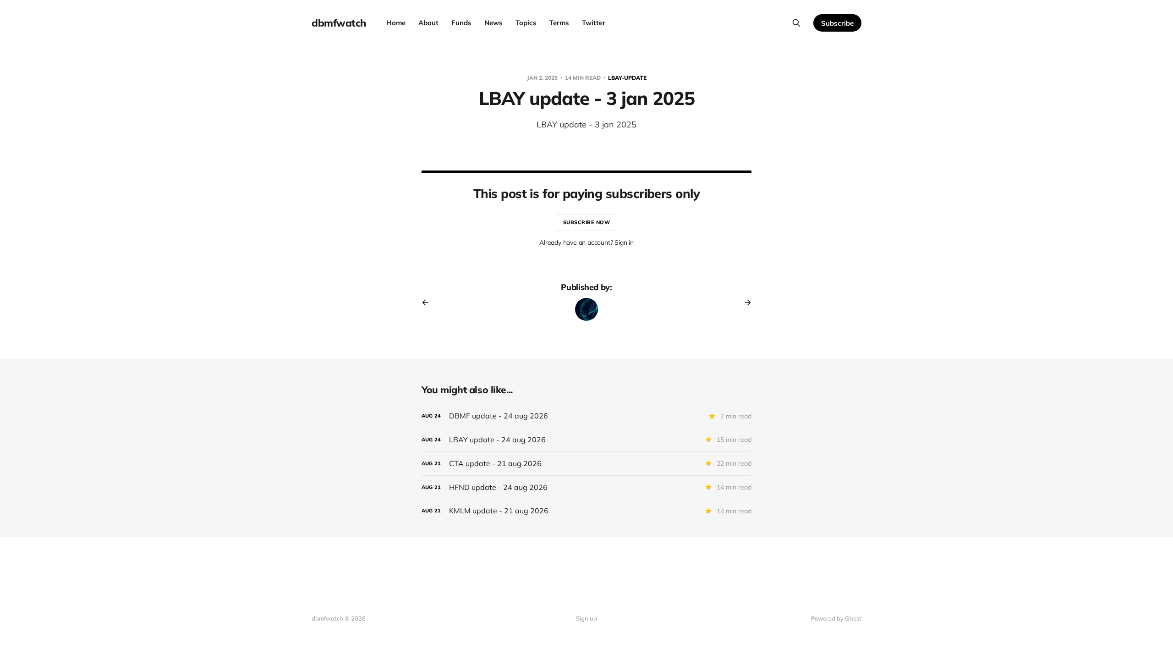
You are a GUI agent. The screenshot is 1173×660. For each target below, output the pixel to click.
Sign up (586, 618)
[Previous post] (428, 302)
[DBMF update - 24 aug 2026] (586, 416)
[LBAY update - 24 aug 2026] (586, 439)
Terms (559, 22)
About (428, 22)
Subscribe (837, 23)
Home (396, 22)
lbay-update (627, 77)
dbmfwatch (339, 23)
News (493, 22)
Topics (526, 22)
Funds (461, 22)
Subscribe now (586, 222)
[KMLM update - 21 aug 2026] (586, 510)
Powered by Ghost (836, 618)
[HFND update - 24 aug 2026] (586, 487)
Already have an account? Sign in (586, 242)
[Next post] (744, 302)
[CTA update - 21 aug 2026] (586, 463)
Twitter (593, 22)
